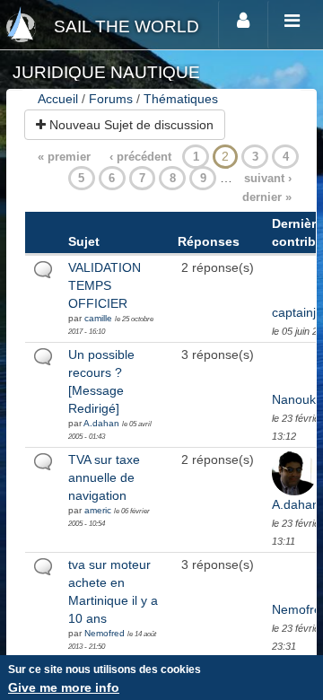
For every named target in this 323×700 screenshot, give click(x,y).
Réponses (209, 241)
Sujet (84, 241)
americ (97, 510)
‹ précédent (140, 156)
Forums (111, 99)
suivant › (268, 178)
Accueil (58, 99)
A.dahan (101, 423)
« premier (64, 156)
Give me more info (63, 687)
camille (98, 318)
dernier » (267, 197)
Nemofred (104, 633)
